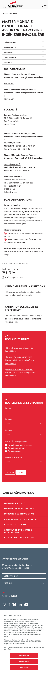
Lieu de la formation (13, 457)
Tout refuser (24, 667)
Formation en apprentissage (20, 445)
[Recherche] (42, 3)
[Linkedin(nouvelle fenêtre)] (20, 604)
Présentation (10, 42)
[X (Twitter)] (10, 273)
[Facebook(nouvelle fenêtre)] (9, 604)
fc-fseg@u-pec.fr (11, 192)
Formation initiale (15, 451)
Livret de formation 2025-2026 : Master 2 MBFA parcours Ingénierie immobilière (20, 372)
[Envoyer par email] (3, 273)
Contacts (8, 62)
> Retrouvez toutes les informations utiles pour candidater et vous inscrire (23, 294)
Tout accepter (24, 655)
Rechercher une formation (19, 537)
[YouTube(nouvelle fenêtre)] (26, 604)
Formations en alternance (19, 508)
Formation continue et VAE (19, 514)
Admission (8, 52)
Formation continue (16, 448)
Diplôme (8, 430)
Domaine (9, 419)
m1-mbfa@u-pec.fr (12, 143)
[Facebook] (6, 273)
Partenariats (10, 57)
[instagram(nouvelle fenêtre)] (4, 604)
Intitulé (8, 408)
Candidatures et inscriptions (20, 519)
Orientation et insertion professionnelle (18, 531)
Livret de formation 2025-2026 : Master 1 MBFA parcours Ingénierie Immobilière (20, 360)
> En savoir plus (11, 322)
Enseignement (10, 47)
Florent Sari (9, 83)
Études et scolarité (15, 524)
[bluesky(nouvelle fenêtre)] (14, 604)
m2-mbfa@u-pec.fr (12, 164)
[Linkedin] (14, 273)
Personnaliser (24, 661)
